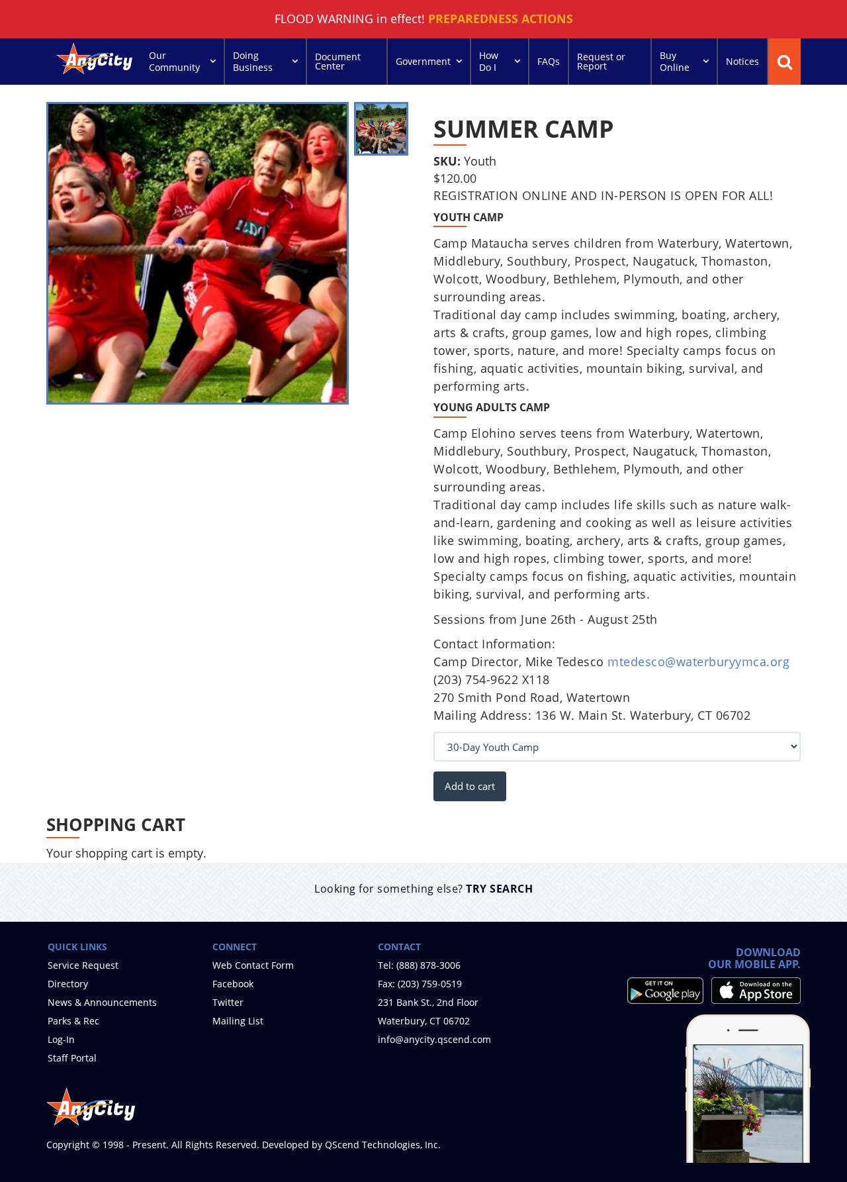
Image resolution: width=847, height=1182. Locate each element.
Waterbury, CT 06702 (424, 1020)
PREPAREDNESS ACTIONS (500, 18)
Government (423, 61)
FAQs (548, 61)
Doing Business (253, 61)
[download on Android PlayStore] (665, 990)
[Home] (96, 59)
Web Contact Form (253, 965)
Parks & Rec (73, 1020)
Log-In (61, 1039)
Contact (399, 946)
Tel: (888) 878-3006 (419, 965)
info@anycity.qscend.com (434, 1039)
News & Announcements (102, 1002)
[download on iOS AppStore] (756, 990)
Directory (68, 983)
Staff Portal (72, 1058)
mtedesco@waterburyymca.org (698, 661)
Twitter (228, 1002)
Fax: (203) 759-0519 (420, 983)
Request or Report (601, 61)
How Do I (488, 61)
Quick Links (77, 946)
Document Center (338, 61)
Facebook (232, 983)
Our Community (174, 61)
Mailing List (237, 1020)
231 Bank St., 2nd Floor (428, 1002)
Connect (234, 946)
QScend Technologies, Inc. (383, 1144)
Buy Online (675, 61)
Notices (742, 61)
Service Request (83, 965)
